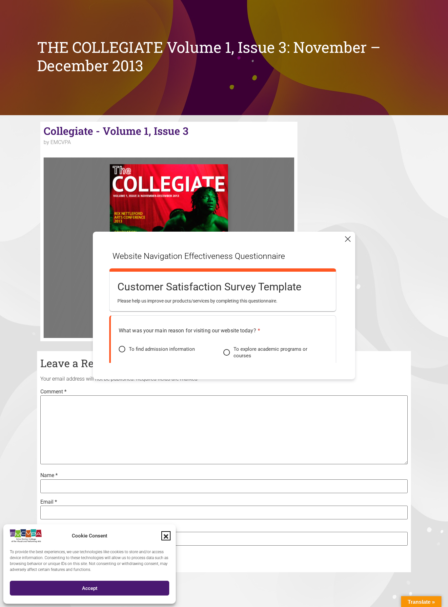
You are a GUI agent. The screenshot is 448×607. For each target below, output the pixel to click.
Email (48, 502)
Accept (89, 588)
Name (49, 475)
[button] (166, 536)
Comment (53, 391)
